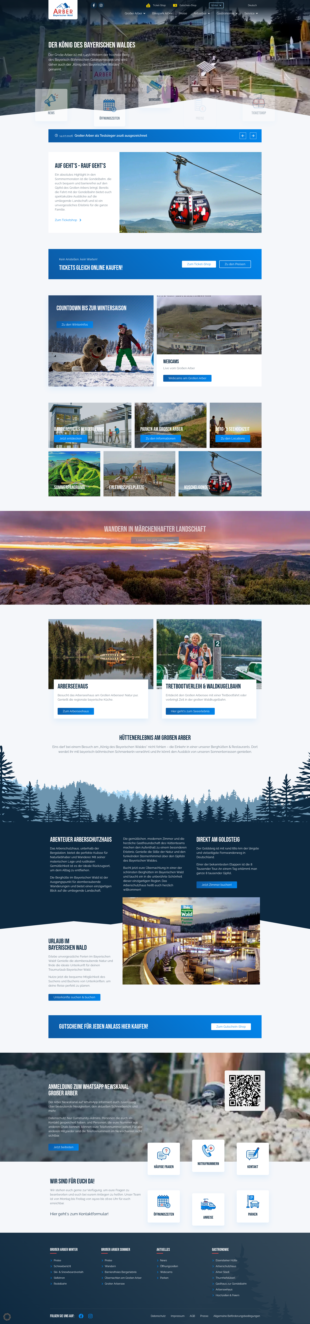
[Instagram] (101, 5)
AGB (192, 1316)
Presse (204, 1316)
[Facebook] (81, 1316)
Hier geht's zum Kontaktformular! (79, 1214)
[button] (216, 5)
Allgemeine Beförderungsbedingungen (236, 1316)
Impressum (178, 1316)
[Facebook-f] (94, 5)
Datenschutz (158, 1316)
